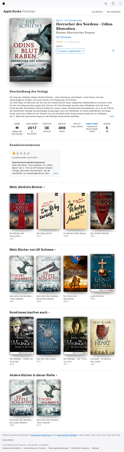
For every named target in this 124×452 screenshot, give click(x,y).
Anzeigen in (69, 51)
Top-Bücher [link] (97, 12)
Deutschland (7, 440)
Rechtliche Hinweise (80, 448)
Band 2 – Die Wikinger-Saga (69, 20)
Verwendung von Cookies (34, 448)
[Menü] (120, 3)
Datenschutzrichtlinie (11, 448)
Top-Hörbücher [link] (113, 12)
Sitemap (95, 448)
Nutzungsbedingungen (59, 448)
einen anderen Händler (67, 435)
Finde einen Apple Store (40, 435)
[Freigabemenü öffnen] (113, 51)
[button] (105, 3)
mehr (111, 116)
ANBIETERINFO (92, 124)
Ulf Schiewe (63, 37)
